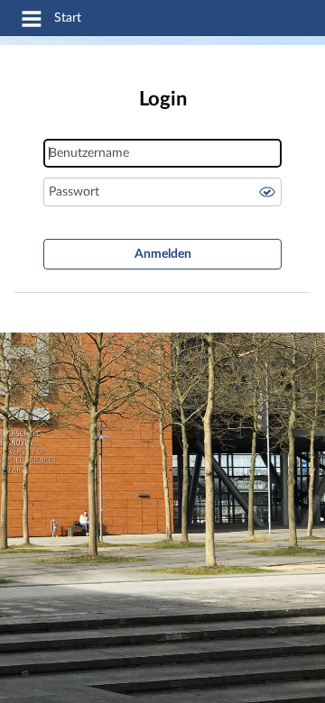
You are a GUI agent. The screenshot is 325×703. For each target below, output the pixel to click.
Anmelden (163, 254)
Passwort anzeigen (267, 192)
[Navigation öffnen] (32, 21)
